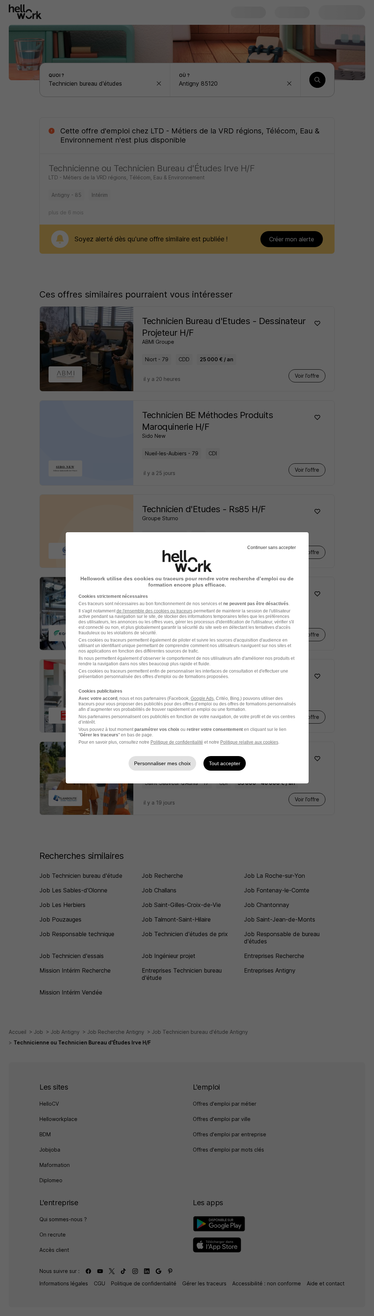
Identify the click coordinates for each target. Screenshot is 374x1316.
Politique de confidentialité (176, 742)
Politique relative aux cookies (249, 742)
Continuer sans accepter (271, 547)
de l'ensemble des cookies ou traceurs (154, 611)
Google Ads (202, 698)
